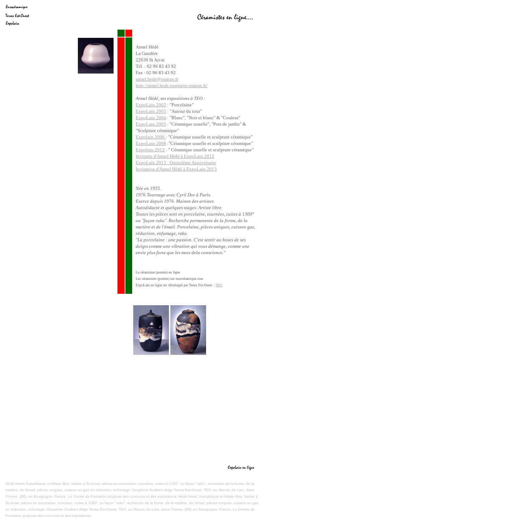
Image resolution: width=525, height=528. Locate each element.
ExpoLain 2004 (151, 117)
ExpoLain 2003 (151, 111)
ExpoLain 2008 (151, 143)
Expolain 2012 (150, 149)
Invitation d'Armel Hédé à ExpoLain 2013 (176, 169)
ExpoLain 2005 (151, 124)
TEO (218, 285)
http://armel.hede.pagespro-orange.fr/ (172, 85)
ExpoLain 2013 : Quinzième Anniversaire (176, 162)
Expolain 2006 (151, 137)
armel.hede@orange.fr (157, 79)
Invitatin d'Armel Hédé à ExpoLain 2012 (175, 156)
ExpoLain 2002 (151, 104)
